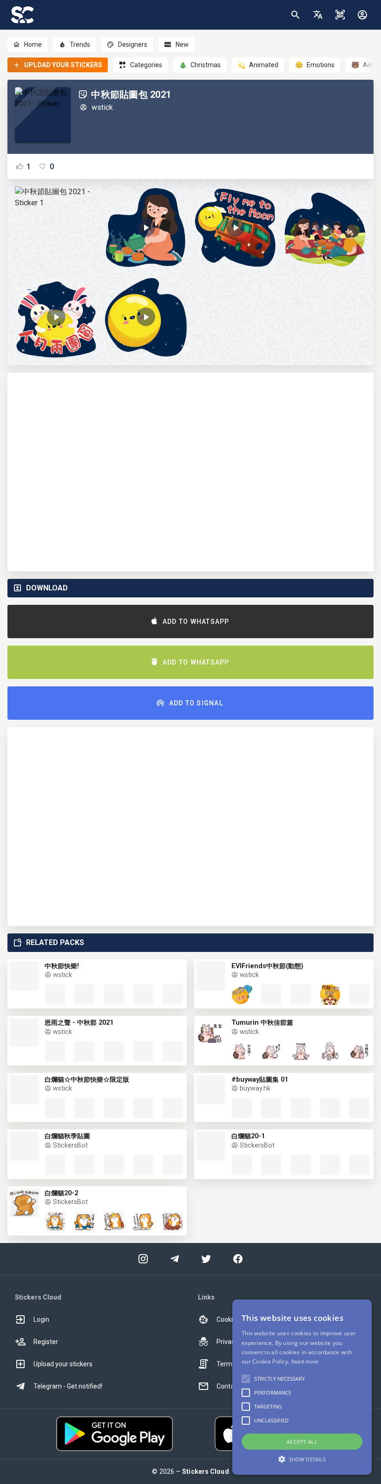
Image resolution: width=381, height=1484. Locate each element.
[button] (318, 15)
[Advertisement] (190, 472)
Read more (305, 1361)
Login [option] (41, 1319)
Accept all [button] (302, 1441)
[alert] (302, 1387)
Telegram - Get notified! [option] (67, 1386)
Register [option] (45, 1341)
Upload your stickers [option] (62, 1364)
